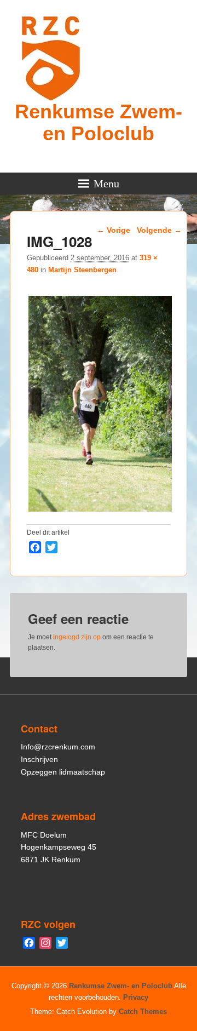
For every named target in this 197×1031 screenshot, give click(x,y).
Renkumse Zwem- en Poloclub (98, 122)
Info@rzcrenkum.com (58, 746)
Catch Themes (143, 1011)
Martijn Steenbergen (82, 270)
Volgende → (159, 230)
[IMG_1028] (100, 511)
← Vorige (113, 230)
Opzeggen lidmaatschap (63, 771)
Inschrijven (39, 759)
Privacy (135, 997)
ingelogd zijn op (77, 637)
